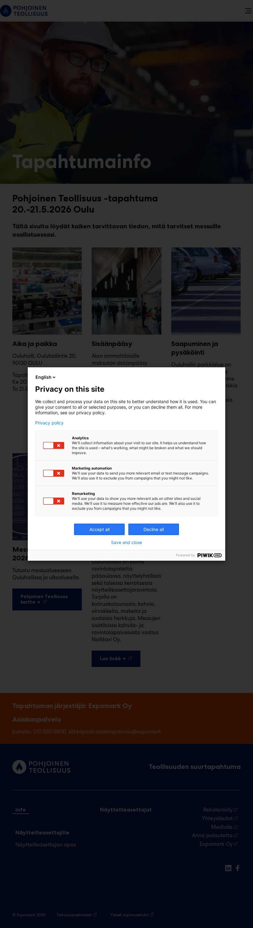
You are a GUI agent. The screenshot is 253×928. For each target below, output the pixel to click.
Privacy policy (49, 422)
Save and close (126, 542)
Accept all (99, 529)
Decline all (153, 529)
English (43, 377)
